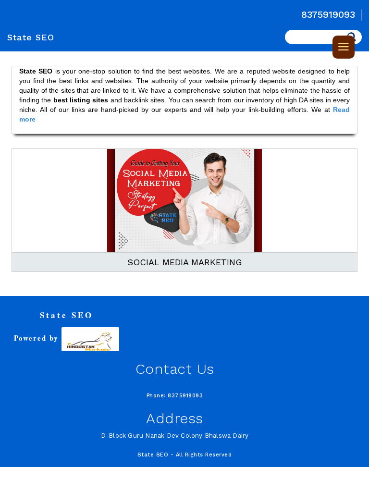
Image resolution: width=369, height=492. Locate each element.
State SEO (30, 37)
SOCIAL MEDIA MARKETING (184, 262)
